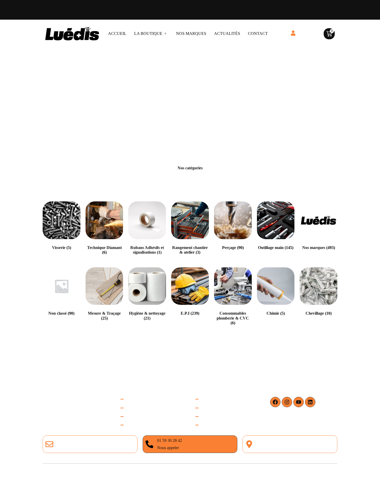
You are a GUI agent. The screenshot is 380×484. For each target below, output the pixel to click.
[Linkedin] (310, 402)
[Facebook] (275, 402)
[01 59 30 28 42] (149, 444)
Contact (258, 33)
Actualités (227, 33)
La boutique (148, 33)
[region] (67, 432)
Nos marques (191, 33)
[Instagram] (287, 402)
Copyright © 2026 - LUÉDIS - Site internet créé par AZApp (190, 473)
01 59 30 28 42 (169, 440)
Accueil (117, 33)
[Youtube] (298, 402)
